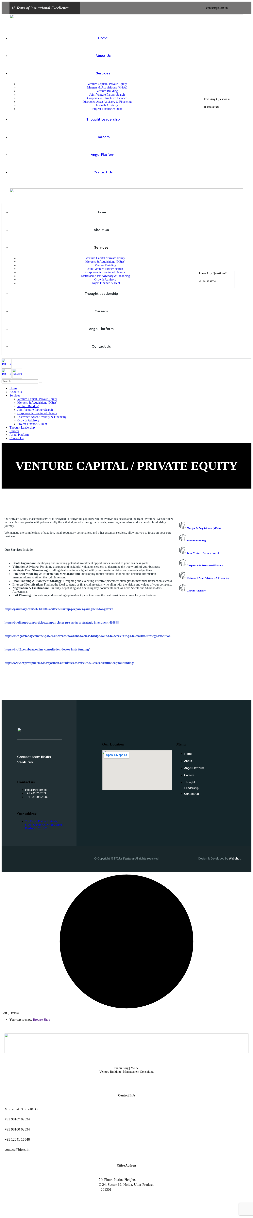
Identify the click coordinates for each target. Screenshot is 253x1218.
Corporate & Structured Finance (204, 565)
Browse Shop (41, 1019)
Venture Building (196, 540)
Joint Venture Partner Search (202, 552)
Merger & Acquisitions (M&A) (203, 528)
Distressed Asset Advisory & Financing (207, 577)
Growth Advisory (196, 590)
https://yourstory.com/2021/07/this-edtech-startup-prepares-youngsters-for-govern (59, 609)
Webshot (235, 858)
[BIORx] (6, 367)
